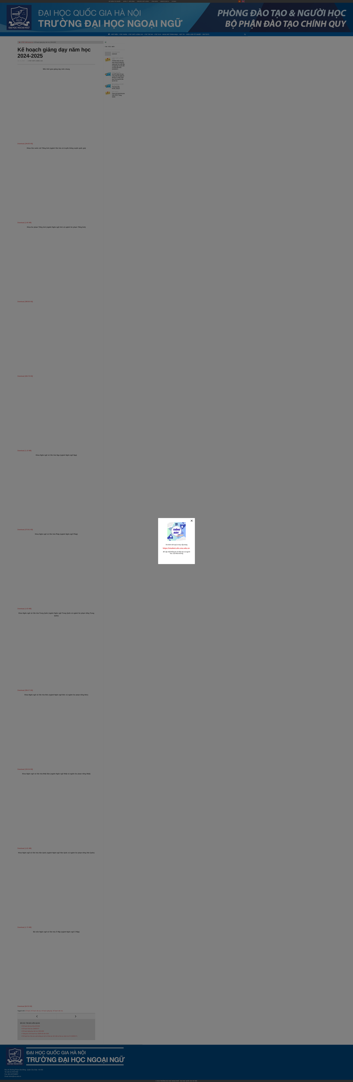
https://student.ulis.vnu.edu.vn (176, 548)
